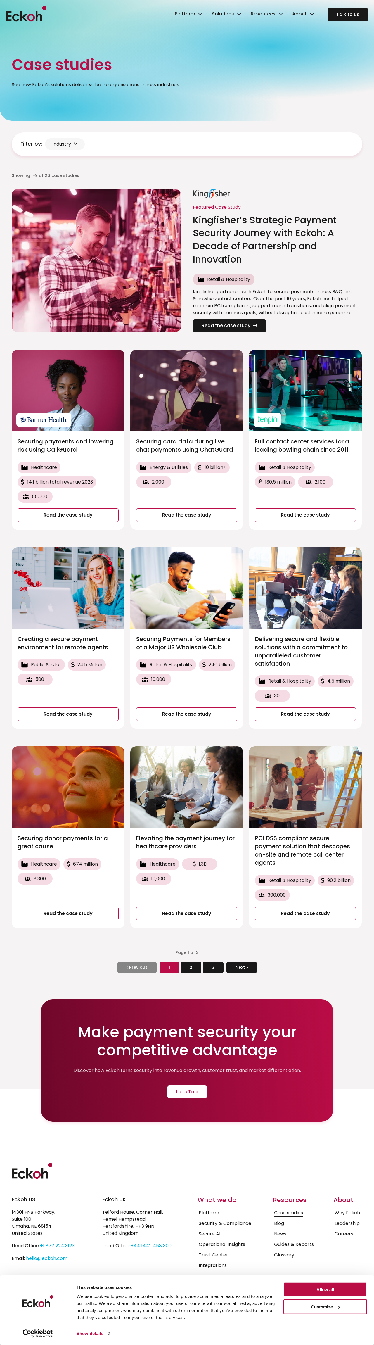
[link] (188, 14)
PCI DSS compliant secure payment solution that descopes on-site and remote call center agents (302, 850)
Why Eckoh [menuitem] (347, 1212)
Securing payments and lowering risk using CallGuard (66, 445)
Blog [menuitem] (279, 1223)
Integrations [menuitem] (213, 1265)
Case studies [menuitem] (288, 1212)
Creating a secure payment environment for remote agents (63, 643)
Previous (138, 967)
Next (241, 967)
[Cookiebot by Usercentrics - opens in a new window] (37, 1333)
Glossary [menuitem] (284, 1254)
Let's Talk (187, 1091)
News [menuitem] (280, 1233)
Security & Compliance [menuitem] (225, 1223)
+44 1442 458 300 (151, 1245)
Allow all (325, 1289)
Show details (90, 1333)
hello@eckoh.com (46, 1258)
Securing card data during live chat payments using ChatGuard (184, 445)
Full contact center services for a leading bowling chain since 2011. (302, 445)
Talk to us (347, 14)
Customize (322, 1306)
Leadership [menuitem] (347, 1223)
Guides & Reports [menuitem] (294, 1244)
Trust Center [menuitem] (213, 1254)
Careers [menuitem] (344, 1233)
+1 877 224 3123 (57, 1245)
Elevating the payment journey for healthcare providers (185, 842)
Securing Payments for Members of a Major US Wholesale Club (183, 643)
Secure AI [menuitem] (209, 1233)
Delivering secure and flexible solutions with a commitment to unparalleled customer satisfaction (301, 651)
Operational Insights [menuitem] (222, 1244)
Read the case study (226, 325)
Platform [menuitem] (209, 1212)
